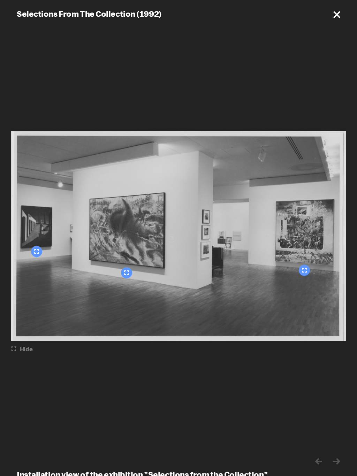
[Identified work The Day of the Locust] (304, 270)
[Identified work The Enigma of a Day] (36, 251)
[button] (337, 14)
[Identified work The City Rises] (126, 272)
